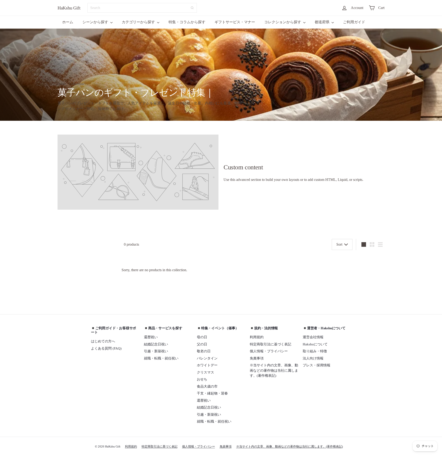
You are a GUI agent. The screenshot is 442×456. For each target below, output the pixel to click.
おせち (202, 379)
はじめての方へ (103, 341)
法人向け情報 (313, 358)
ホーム (67, 22)
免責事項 (257, 358)
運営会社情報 (313, 337)
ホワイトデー (207, 365)
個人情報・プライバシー (269, 351)
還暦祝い (151, 337)
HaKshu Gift (69, 7)
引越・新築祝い (156, 351)
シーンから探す (95, 22)
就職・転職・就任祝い (161, 358)
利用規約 (257, 337)
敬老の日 (204, 351)
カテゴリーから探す (139, 22)
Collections (76, 84)
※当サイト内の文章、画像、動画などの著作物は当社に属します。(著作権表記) (274, 370)
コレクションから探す (283, 22)
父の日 (202, 344)
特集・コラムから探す (187, 22)
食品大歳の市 (207, 386)
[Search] (192, 8)
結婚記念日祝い (156, 344)
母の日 (202, 337)
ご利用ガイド (354, 22)
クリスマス (205, 372)
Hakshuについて (315, 344)
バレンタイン (207, 358)
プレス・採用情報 (316, 365)
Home (61, 84)
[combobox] (142, 8)
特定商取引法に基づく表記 (270, 344)
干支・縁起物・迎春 (212, 393)
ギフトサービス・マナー (235, 22)
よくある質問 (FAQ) (106, 348)
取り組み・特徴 (315, 351)
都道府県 (322, 22)
